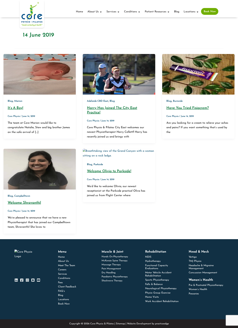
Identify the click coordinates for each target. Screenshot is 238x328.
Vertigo (193, 257)
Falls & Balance (154, 284)
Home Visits (152, 297)
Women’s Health (198, 289)
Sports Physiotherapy (157, 280)
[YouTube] (38, 280)
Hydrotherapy (153, 261)
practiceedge (162, 323)
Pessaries (194, 293)
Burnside (178, 101)
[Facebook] (22, 280)
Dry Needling (109, 273)
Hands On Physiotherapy (115, 257)
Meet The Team (66, 265)
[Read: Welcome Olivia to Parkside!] (119, 153)
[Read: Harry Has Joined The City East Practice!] (119, 74)
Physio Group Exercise (157, 293)
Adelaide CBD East (97, 101)
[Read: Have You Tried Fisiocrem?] (198, 74)
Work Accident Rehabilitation (162, 301)
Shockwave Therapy (112, 281)
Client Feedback (67, 286)
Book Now (64, 304)
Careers (62, 269)
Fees (60, 282)
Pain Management (111, 269)
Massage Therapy (111, 265)
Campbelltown (22, 196)
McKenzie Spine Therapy (115, 261)
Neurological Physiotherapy (160, 288)
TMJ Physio (195, 261)
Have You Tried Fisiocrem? (187, 108)
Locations (63, 299)
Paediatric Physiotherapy (115, 277)
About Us (63, 261)
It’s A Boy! (15, 108)
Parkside (98, 164)
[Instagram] (27, 280)
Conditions (64, 278)
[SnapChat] (33, 280)
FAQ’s (61, 291)
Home (61, 257)
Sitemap (120, 323)
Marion (18, 101)
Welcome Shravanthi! (24, 202)
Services (62, 274)
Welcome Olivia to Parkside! (109, 171)
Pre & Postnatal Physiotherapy (206, 285)
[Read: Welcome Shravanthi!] (39, 169)
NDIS (148, 257)
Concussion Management (203, 272)
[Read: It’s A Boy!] (39, 74)
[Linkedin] (16, 280)
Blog (10, 101)
